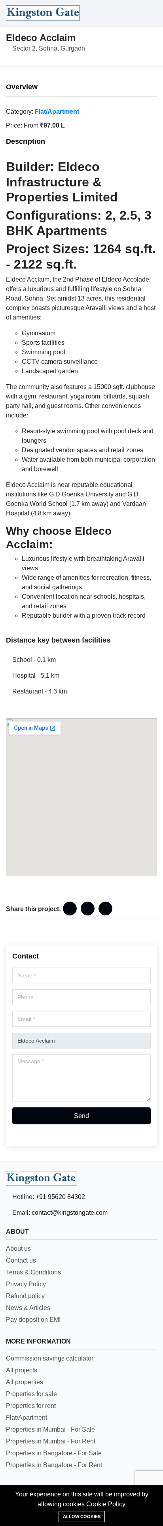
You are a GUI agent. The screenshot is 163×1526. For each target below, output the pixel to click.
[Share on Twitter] (105, 908)
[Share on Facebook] (70, 908)
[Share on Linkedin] (88, 908)
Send (81, 1116)
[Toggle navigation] (149, 13)
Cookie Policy (105, 1504)
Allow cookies (81, 1516)
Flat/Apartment (57, 111)
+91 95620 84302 (60, 1196)
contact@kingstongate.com (70, 1212)
